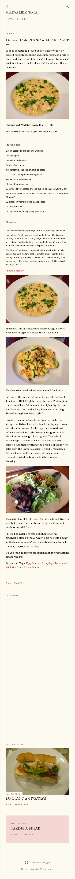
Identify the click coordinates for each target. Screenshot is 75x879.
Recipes (21, 18)
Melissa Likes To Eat (22, 12)
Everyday (47, 563)
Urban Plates (31, 567)
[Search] (67, 5)
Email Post (19, 583)
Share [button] (8, 583)
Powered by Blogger (40, 862)
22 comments (26, 834)
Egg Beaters (33, 563)
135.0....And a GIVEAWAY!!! (26, 798)
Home (10, 18)
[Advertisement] (37, 710)
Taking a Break (25, 828)
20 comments (21, 804)
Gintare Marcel (46, 869)
